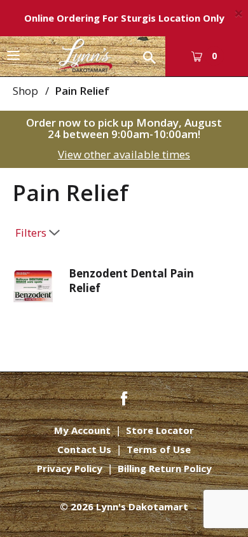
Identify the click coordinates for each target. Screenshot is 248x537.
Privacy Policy (69, 469)
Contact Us (84, 449)
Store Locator (160, 430)
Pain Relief (82, 90)
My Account (82, 430)
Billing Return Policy (165, 469)
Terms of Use (159, 449)
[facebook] (124, 397)
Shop (25, 90)
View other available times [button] (124, 154)
